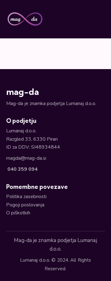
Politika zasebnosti (26, 196)
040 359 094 (22, 169)
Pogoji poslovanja (25, 204)
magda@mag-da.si (26, 158)
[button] (103, 19)
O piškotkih (18, 212)
